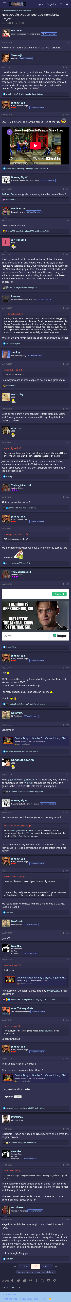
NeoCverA (17, 712)
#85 (67, 442)
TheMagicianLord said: (14, 534)
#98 (67, 1129)
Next (45, 1266)
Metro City (17, 394)
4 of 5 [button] (35, 1266)
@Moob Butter (10, 194)
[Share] (63, 42)
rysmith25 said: (11, 1170)
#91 (67, 774)
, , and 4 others (25, 1108)
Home (43, 1298)
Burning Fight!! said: (13, 876)
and (22, 287)
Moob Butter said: (12, 370)
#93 (67, 871)
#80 (67, 220)
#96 (67, 1020)
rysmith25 (17, 1116)
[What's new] (61, 4)
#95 (67, 959)
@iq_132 (28, 782)
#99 (67, 1165)
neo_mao (16, 30)
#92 (67, 812)
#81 (67, 254)
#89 (67, 668)
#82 (67, 308)
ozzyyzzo (16, 428)
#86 (67, 497)
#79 (67, 189)
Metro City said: (11, 448)
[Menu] (4, 4)
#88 (67, 584)
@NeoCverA (30, 779)
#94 (67, 933)
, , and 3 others (28, 168)
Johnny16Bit (18, 102)
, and (29, 231)
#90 (67, 725)
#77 (67, 67)
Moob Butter (18, 208)
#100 (67, 1219)
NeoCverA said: (11, 965)
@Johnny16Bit (15, 779)
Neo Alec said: (10, 1026)
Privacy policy (25, 1298)
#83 (67, 364)
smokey (15, 352)
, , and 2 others (24, 94)
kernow (15, 296)
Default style (10, 1294)
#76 (67, 42)
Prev (25, 1266)
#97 (67, 1059)
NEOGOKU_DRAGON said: (16, 825)
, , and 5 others (22, 751)
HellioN (7, 23)
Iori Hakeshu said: (12, 314)
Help (36, 1298)
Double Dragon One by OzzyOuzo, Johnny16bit (40, 738)
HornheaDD (17, 1207)
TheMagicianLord (21, 485)
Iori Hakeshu (18, 239)
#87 (67, 528)
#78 (67, 115)
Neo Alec (16, 946)
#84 (67, 409)
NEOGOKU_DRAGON (22, 760)
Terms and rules (9, 1298)
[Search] (67, 4)
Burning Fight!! (19, 177)
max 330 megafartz (22, 1008)
